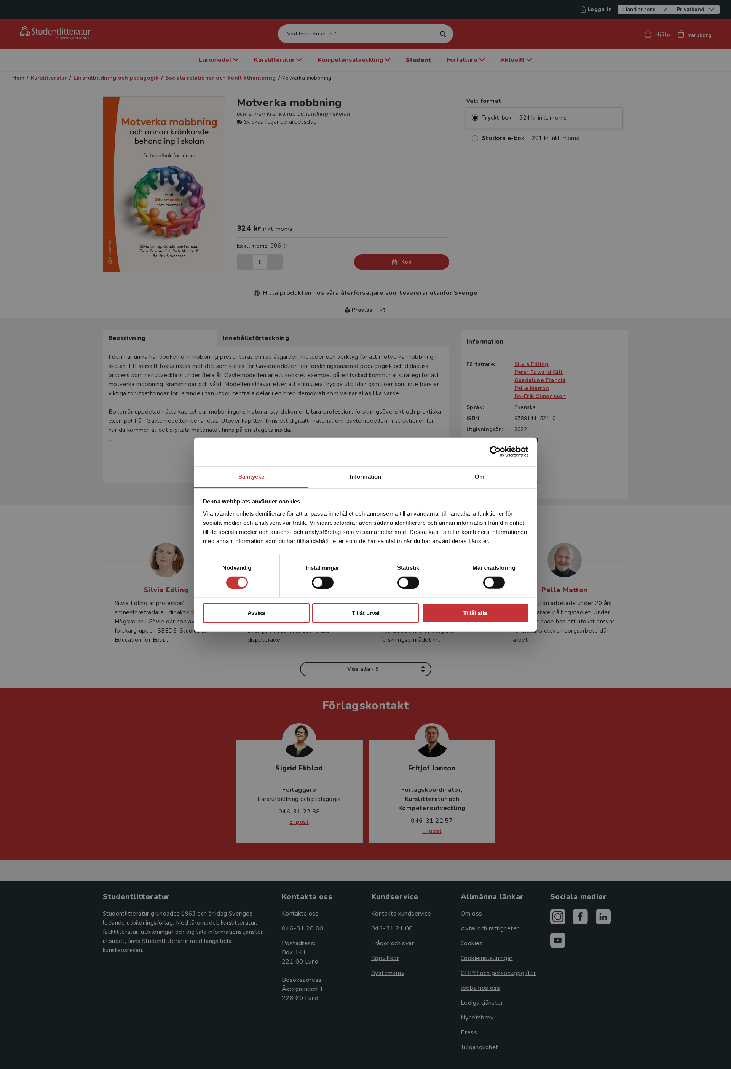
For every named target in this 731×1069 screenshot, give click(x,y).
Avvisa (256, 613)
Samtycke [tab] (251, 476)
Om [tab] (479, 476)
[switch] (323, 583)
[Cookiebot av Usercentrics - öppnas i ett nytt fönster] (495, 451)
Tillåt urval (366, 613)
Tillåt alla (475, 613)
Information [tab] (365, 476)
